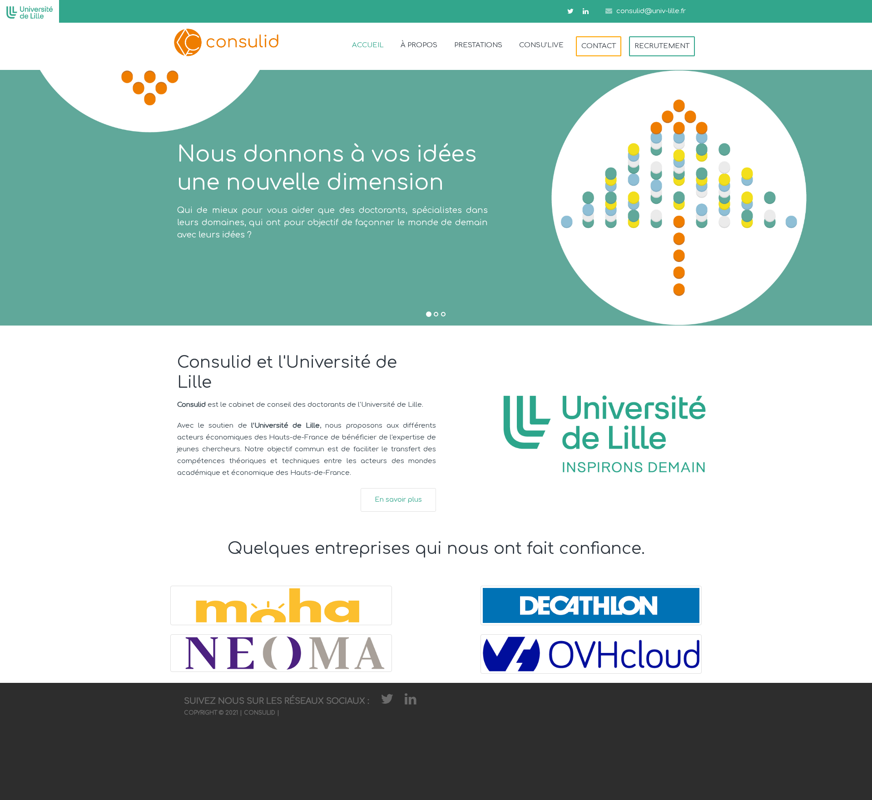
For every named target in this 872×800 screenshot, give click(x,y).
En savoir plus (398, 500)
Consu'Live (541, 45)
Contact (598, 46)
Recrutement (661, 46)
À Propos (419, 45)
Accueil (368, 45)
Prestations (478, 45)
